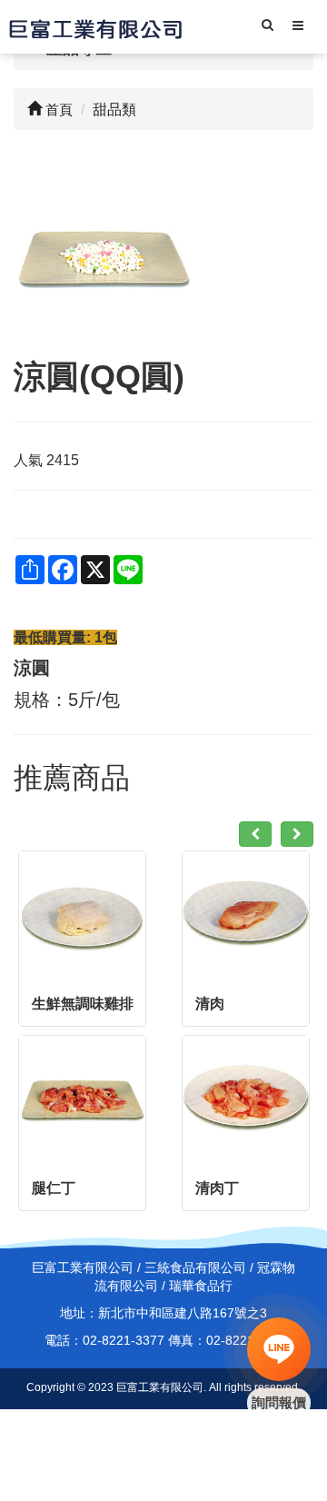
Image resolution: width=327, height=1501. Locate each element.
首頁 (57, 109)
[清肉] (246, 914)
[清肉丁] (246, 1099)
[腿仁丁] (82, 1099)
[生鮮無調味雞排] (82, 914)
